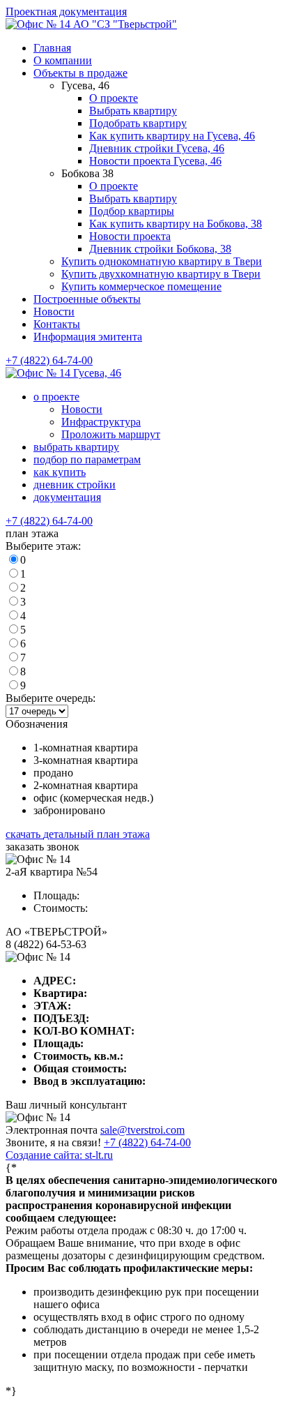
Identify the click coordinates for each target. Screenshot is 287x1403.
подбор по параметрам (87, 459)
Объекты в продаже (80, 73)
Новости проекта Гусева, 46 (155, 161)
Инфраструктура (101, 422)
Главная (52, 48)
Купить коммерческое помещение (141, 286)
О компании (62, 60)
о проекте (56, 397)
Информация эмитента (87, 337)
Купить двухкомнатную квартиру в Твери (161, 274)
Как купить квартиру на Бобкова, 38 (175, 224)
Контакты (56, 324)
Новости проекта (130, 236)
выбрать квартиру (76, 447)
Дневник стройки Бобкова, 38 (160, 249)
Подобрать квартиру (138, 123)
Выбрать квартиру (133, 111)
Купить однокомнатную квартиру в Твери (161, 261)
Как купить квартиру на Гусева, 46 (172, 136)
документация (67, 497)
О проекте (113, 98)
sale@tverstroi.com (142, 1130)
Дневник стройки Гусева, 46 (156, 148)
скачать (78, 834)
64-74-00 (147, 1142)
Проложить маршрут (110, 434)
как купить (59, 472)
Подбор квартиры (131, 211)
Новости (54, 311)
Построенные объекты (87, 299)
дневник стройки (74, 484)
